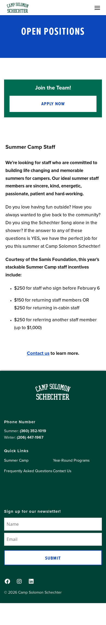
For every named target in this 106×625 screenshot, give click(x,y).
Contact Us (62, 471)
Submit (53, 558)
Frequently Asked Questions (28, 471)
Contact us (38, 353)
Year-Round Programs (71, 460)
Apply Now (53, 104)
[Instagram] (19, 581)
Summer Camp (16, 460)
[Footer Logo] (53, 395)
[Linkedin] (31, 581)
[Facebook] (7, 581)
